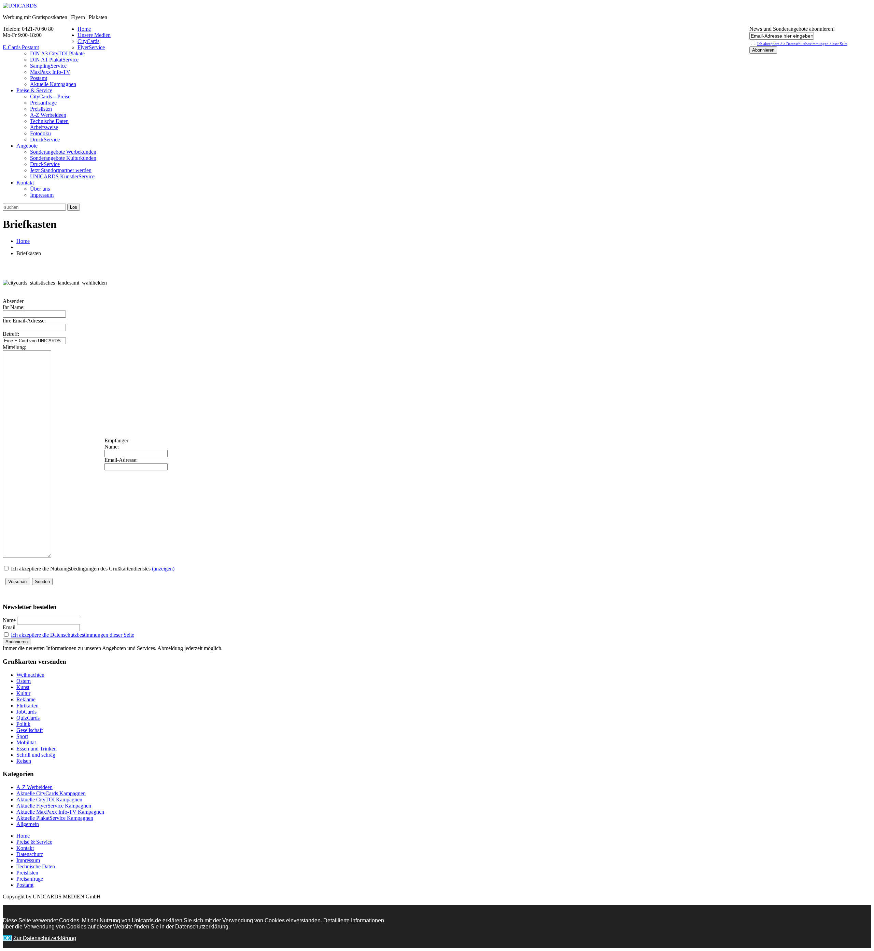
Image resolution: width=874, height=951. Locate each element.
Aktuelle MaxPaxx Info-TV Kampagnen (60, 812)
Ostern (23, 681)
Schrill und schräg (35, 755)
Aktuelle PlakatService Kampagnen (54, 818)
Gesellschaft (29, 730)
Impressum (42, 195)
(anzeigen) (163, 568)
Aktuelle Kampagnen (53, 84)
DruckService (45, 139)
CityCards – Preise (50, 96)
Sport (22, 736)
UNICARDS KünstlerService (62, 176)
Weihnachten (30, 675)
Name (9, 620)
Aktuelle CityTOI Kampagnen (49, 799)
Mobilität (26, 742)
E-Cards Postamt (21, 47)
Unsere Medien (94, 35)
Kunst (22, 687)
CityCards (88, 41)
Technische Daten (49, 121)
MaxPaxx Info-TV (50, 72)
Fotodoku (40, 133)
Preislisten (41, 109)
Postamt (38, 78)
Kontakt (25, 182)
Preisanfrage (43, 103)
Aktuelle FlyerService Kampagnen (53, 806)
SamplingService (48, 66)
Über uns (40, 189)
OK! (7, 938)
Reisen (23, 761)
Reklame (26, 699)
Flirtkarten (27, 705)
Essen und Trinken (36, 749)
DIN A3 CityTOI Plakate (57, 53)
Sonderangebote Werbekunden (63, 152)
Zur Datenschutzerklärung (44, 938)
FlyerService (91, 47)
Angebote (27, 146)
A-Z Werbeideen (48, 115)
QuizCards (28, 718)
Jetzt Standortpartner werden (60, 170)
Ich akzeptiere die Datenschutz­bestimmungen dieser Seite (802, 44)
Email (9, 627)
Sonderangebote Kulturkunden (63, 158)
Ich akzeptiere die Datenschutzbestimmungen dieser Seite (72, 635)
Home (84, 29)
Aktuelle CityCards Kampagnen (51, 793)
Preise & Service (34, 90)
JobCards (26, 712)
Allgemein (27, 824)
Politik (23, 724)
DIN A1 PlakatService (54, 60)
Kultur (23, 693)
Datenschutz (29, 854)
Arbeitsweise (44, 127)
